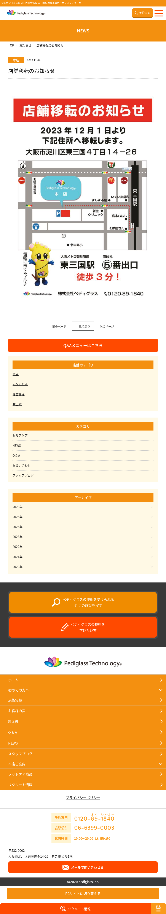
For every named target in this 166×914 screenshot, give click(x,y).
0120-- (94, 817)
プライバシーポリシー (83, 797)
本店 (16, 374)
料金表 (13, 721)
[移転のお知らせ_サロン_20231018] (83, 300)
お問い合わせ (22, 465)
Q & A (16, 455)
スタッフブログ (23, 475)
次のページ (107, 326)
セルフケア (20, 435)
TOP (11, 45)
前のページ (59, 326)
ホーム (13, 679)
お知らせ (25, 45)
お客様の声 (17, 710)
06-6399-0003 (94, 827)
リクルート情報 (20, 784)
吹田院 (17, 404)
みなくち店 (20, 384)
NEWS (17, 445)
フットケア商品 (20, 774)
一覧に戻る (83, 326)
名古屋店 (19, 394)
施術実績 (15, 700)
